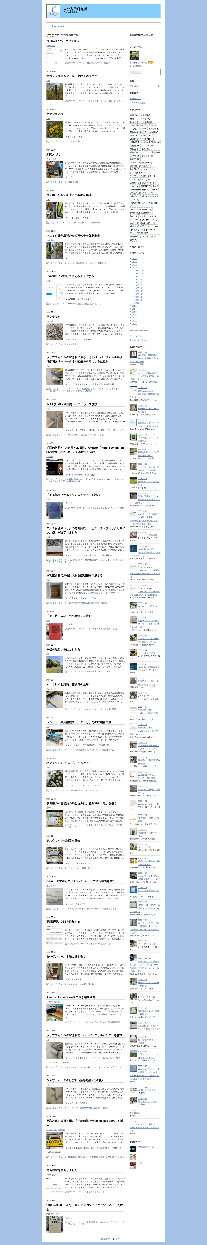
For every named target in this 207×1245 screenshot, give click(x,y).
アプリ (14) (135, 179)
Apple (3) (134, 216)
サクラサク (53, 316)
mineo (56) (149, 138)
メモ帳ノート (51, 1129)
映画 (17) (147, 165)
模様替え (57, 1002)
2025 (134, 261)
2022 (134, 305)
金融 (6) (156, 186)
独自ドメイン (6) (149, 192)
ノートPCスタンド (147, 943)
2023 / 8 (138, 282)
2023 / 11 (138, 273)
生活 (48, 409)
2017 (134, 320)
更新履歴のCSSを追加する (63, 921)
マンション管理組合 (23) (141, 162)
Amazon (49, 456)
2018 (134, 317)
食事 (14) (151, 175)
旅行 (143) (153, 128)
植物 (48, 80)
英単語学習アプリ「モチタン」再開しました (148, 424)
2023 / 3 (138, 296)
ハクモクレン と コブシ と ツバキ (67, 763)
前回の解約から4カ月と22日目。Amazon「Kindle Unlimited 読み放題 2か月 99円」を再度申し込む (85, 449)
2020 (134, 311)
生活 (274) (145, 115)
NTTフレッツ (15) (138, 175)
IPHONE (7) (146, 186)
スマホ (53, 885)
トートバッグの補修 (147, 534)
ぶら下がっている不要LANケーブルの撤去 (148, 468)
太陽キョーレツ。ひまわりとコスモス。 (148, 1056)
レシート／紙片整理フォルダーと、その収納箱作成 (78, 722)
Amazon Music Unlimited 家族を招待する (145, 713)
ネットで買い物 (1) (150, 236)
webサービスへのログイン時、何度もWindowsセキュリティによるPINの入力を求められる (144, 518)
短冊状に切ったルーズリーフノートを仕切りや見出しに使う (144, 623)
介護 (140, 1163)
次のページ (120, 1238)
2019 (134, 314)
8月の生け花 (144, 695)
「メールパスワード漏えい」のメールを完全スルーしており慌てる (144, 1127)
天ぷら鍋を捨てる (146, 652)
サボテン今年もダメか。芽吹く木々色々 (71, 76)
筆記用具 (49, 808)
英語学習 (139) (136, 132)
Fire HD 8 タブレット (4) (141, 209)
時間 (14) (146, 179)
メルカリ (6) (135, 192)
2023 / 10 (138, 276)
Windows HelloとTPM (148, 803)
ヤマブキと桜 (54, 114)
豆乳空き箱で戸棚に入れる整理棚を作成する (74, 575)
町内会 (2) (134, 226)
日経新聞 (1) (135, 236)
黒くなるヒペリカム (147, 1101)
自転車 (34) (135, 148)
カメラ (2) (134, 222)
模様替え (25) (148, 155)
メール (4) (134, 199)
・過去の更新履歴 (137, 102)
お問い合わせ (135, 335)
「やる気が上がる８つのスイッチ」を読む (73, 495)
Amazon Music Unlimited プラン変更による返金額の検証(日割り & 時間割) (145, 571)
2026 (134, 258)
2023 (134, 267)
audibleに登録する (147, 1089)
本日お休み (135, 1112)
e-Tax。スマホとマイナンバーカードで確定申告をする (80, 881)
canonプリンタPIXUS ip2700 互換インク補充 (149, 877)
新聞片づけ (53, 154)
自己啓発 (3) (146, 212)
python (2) (150, 229)
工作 (48, 199)
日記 (54, 159)
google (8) (134, 186)
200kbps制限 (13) (138, 182)
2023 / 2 (138, 299)
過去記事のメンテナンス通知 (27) (145, 152)
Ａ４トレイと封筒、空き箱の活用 (67, 684)
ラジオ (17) (148, 169)
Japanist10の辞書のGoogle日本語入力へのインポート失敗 (145, 358)
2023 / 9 (138, 279)
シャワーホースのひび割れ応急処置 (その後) (74, 1080)
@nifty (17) (135, 172)
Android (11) (152, 182)
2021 (134, 308)
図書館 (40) (135, 145)
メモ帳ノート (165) (138, 128)
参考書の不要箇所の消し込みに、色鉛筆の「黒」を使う (81, 803)
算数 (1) (147, 233)
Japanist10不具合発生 (148, 667)
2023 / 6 (138, 288)
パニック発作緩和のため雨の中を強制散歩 (73, 235)
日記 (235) (134, 118)
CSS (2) (143, 226)
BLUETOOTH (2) (147, 222)
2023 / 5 (138, 291)
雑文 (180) (151, 125)
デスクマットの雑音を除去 (63, 840)
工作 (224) (145, 118)
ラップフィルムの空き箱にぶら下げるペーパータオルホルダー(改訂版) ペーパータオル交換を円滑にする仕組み (85, 359)
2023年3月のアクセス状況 (63, 41)
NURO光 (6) (135, 189)
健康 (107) (134, 135)
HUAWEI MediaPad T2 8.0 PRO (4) (144, 204)
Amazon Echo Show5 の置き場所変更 (70, 997)
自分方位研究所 (75, 8)
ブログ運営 (50, 45)
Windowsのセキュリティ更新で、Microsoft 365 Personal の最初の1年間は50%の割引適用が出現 (145, 1073)
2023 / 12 (138, 270)
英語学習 (61, 1129)
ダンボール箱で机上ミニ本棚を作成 (69, 195)
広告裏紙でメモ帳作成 (148, 1025)
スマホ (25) (135, 155)
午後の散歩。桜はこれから (63, 649)
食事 (57, 1214)
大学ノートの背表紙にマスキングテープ (148, 747)
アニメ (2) (153, 226)
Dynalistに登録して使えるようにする (70, 276)
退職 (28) (146, 148)
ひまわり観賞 (144, 847)
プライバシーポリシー (139, 339)
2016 (134, 323)
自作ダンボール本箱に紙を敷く (66, 956)
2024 (134, 264)
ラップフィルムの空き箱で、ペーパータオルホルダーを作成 (84, 1035)
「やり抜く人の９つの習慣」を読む (69, 616)
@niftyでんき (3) (137, 219)
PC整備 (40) (154, 142)
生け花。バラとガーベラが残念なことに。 (148, 640)
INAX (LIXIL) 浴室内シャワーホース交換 (71, 404)
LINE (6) (154, 189)
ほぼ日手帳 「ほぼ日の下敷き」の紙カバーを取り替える (145, 908)
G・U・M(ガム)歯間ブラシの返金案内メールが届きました (144, 376)
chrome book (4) (149, 196)
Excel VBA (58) (136, 138)
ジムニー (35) (148, 145)
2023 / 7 (138, 285)
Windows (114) (151, 132)
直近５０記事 (136, 346)
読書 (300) (134, 115)
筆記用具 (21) (136, 165)
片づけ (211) (135, 121)
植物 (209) (147, 121)
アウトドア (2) (136, 233)
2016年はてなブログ (147, 1147)
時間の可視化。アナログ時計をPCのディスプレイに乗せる (145, 499)
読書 (48, 499)
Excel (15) (145, 172)
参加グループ (58, 26)
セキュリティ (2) (137, 229)
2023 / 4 (138, 294)
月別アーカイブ (137, 246)
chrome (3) (135, 212)
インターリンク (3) (148, 216)
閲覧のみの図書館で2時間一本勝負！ (149, 863)
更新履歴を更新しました (61, 1170)
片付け (141, 1155)
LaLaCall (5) (135, 196)
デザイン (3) (151, 219)
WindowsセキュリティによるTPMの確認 (149, 776)
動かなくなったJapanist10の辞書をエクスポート (144, 393)
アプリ (49, 280)
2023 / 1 (138, 302)
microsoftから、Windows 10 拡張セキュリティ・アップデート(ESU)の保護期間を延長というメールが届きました (144, 964)
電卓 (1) (133, 239)
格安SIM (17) (136, 169)
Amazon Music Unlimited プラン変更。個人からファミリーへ (145, 730)
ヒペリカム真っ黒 (146, 996)
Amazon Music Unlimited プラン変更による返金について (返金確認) (145, 591)
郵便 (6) (145, 189)
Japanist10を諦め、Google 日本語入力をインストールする (145, 552)
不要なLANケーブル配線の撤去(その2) (148, 454)
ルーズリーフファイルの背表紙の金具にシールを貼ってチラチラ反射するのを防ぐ (144, 927)
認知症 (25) (135, 159)
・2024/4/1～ (135, 98)
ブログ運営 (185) (137, 125)
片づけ (49, 159)
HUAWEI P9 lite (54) (139, 142)
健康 (48, 240)
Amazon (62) (146, 135)
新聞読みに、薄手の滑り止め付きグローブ (148, 682)
